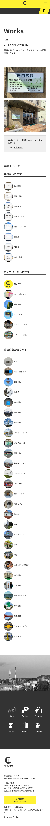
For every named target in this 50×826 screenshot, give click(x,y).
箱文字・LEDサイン (21, 463)
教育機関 (17, 206)
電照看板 (17, 402)
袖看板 (16, 392)
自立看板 (17, 382)
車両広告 (17, 453)
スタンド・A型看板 (21, 565)
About (25, 731)
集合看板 (17, 422)
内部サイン (18, 504)
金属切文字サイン (20, 473)
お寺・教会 (18, 257)
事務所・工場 (19, 216)
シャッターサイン (20, 626)
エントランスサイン (21, 494)
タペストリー (19, 534)
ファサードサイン (20, 433)
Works (11, 731)
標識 (15, 524)
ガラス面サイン (20, 443)
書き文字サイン (20, 595)
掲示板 (16, 514)
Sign (11, 716)
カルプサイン (19, 483)
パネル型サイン (20, 371)
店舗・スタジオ (20, 226)
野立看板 (17, 606)
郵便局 (16, 247)
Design (25, 716)
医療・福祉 (18, 147)
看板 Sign (26, 140)
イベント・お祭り (20, 335)
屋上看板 (17, 412)
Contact (38, 731)
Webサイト (18, 314)
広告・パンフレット (21, 294)
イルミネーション (20, 324)
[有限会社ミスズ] (25, 5)
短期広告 (17, 616)
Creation (38, 716)
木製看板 (17, 585)
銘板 (15, 361)
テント (16, 544)
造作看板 (17, 575)
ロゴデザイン (19, 284)
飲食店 (16, 237)
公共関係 (17, 186)
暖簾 (15, 555)
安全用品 (17, 636)
